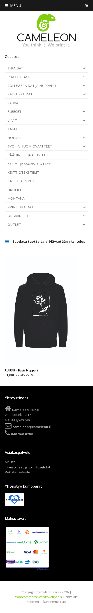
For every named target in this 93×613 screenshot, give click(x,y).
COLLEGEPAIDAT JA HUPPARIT (32, 85)
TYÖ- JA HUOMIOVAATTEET (29, 146)
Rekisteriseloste (17, 472)
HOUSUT (14, 137)
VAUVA (12, 103)
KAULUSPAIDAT (20, 94)
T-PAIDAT (15, 68)
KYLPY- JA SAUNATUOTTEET (30, 163)
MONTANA (15, 198)
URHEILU (14, 189)
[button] (13, 5)
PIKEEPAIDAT (18, 76)
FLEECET (14, 111)
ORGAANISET (18, 215)
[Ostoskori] (86, 5)
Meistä (10, 462)
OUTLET (14, 224)
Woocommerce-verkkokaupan (37, 597)
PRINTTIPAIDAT (20, 207)
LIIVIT (12, 120)
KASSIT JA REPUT (21, 181)
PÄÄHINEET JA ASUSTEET (27, 155)
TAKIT (12, 129)
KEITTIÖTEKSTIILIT (23, 172)
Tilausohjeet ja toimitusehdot (27, 467)
